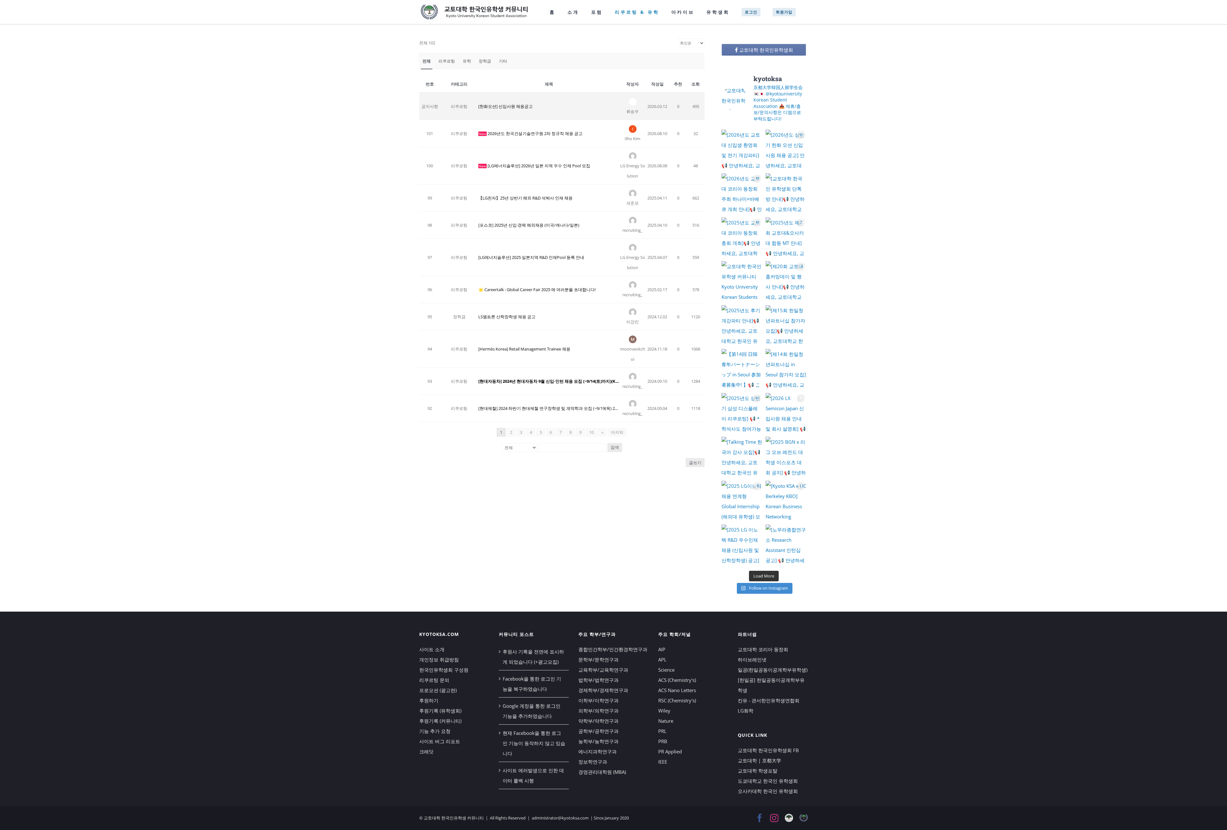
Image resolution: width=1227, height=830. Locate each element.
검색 (615, 447)
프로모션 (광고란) (438, 690)
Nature (665, 721)
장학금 (485, 61)
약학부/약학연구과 (598, 721)
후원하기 (428, 700)
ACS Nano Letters (677, 690)
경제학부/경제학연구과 (603, 690)
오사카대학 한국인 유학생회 (768, 791)
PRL (662, 731)
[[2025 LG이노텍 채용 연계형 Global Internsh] (742, 501)
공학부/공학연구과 (598, 731)
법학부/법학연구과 (598, 680)
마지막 (617, 432)
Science (666, 670)
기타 (503, 61)
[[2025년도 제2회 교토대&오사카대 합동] (786, 237)
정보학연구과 (592, 761)
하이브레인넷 (752, 659)
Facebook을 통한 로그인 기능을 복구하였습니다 (532, 683)
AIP (661, 649)
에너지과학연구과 (597, 751)
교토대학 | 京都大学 (759, 760)
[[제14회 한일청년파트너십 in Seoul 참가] (786, 369)
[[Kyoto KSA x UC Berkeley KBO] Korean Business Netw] (786, 501)
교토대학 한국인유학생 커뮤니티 (454, 818)
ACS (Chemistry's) (677, 680)
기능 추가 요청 (435, 731)
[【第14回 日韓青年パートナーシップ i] (742, 369)
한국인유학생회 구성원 (443, 670)
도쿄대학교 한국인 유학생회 (768, 781)
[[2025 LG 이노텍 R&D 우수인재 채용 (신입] (742, 544)
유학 (467, 61)
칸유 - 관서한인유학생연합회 (768, 700)
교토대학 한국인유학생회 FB (768, 750)
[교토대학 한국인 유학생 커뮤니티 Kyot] (742, 281)
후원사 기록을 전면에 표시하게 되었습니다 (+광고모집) (533, 656)
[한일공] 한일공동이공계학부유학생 (771, 685)
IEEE (662, 761)
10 (591, 432)
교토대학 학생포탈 (757, 770)
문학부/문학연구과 (598, 659)
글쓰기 (695, 462)
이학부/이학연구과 (598, 700)
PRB (662, 741)
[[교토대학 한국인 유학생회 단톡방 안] (786, 193)
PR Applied (670, 751)
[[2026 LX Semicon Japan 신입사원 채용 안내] (786, 413)
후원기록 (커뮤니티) (440, 721)
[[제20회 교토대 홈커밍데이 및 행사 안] (786, 281)
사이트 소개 (431, 649)
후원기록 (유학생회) (440, 710)
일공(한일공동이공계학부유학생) (772, 670)
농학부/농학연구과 (598, 741)
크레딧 (426, 751)
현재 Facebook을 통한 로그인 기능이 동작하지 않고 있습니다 (534, 743)
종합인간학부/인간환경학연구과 (612, 649)
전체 (426, 61)
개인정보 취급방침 (439, 659)
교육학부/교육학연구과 (603, 670)
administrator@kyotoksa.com (560, 818)
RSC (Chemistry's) (677, 700)
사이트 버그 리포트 (439, 741)
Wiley (664, 710)
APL (662, 659)
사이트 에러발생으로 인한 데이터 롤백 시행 (533, 775)
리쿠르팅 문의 (434, 680)
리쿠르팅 (446, 61)
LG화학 (745, 710)
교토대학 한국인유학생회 (765, 50)
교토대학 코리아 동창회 (763, 649)
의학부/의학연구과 (598, 710)
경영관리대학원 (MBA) (602, 772)
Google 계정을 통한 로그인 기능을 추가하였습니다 (531, 711)
